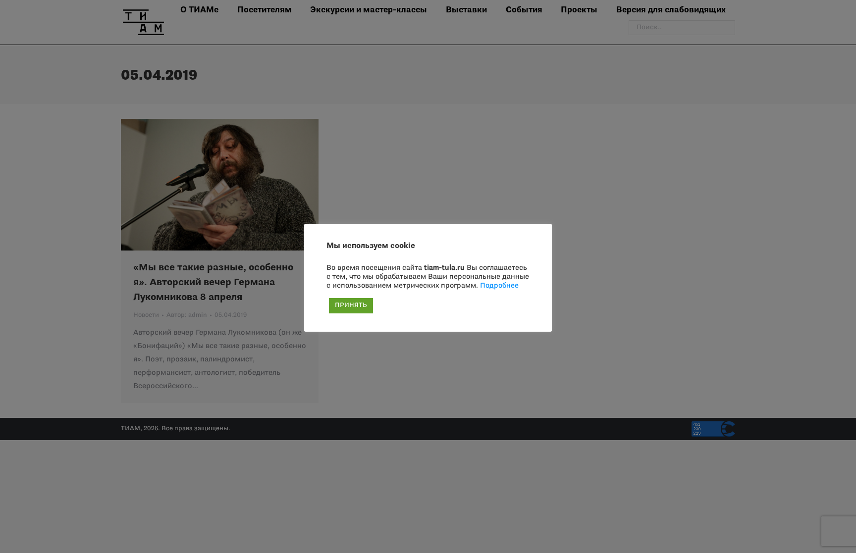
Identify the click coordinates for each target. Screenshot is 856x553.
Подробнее (499, 286)
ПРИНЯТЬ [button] (351, 305)
